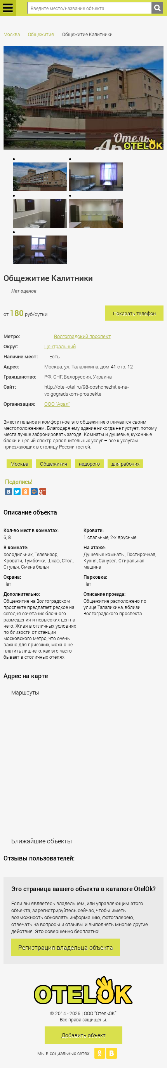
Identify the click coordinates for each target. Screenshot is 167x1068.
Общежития (41, 34)
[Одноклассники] (25, 491)
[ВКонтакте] (8, 491)
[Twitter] (17, 491)
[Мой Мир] (34, 491)
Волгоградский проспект (82, 336)
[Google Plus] (42, 491)
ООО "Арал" (57, 403)
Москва (11, 34)
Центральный (60, 346)
